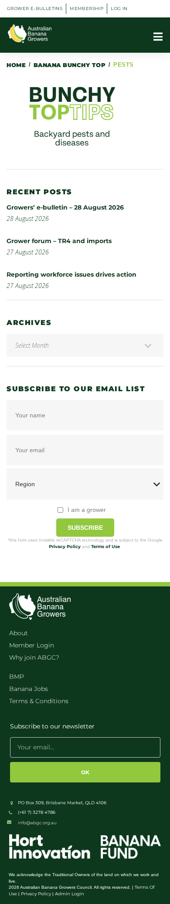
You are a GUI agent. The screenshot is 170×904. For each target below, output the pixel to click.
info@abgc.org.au (37, 823)
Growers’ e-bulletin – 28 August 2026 (65, 207)
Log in (119, 8)
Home (16, 64)
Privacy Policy (65, 546)
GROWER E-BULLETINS (34, 8)
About (18, 633)
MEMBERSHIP (86, 8)
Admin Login (69, 894)
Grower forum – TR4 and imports (59, 241)
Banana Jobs (28, 689)
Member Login (31, 645)
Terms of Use (105, 546)
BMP (16, 677)
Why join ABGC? (34, 657)
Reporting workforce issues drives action (71, 274)
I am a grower (87, 509)
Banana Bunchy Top (70, 64)
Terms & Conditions (38, 701)
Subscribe (85, 527)
